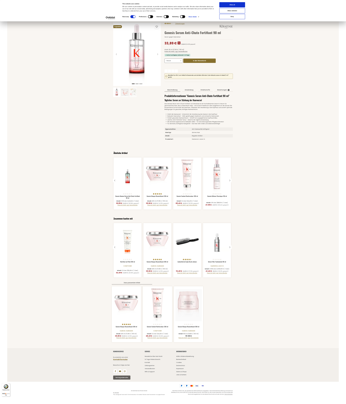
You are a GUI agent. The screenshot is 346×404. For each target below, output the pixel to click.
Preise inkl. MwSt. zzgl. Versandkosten (176, 51)
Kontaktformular (120, 359)
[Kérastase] (226, 26)
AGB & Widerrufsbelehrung (185, 356)
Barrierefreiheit (181, 359)
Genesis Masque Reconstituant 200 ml (157, 196)
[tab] (172, 90)
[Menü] (9, 384)
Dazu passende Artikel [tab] (132, 283)
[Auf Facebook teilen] (166, 71)
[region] (137, 60)
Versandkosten (150, 368)
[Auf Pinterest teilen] (172, 71)
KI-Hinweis (116, 392)
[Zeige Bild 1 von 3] (133, 83)
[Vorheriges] (116, 54)
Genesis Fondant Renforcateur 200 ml (187, 196)
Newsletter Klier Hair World (153, 356)
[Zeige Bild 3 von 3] (140, 83)
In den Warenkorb (199, 61)
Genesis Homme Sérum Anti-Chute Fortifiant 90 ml (127, 197)
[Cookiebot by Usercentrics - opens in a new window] (110, 17)
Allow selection (232, 10)
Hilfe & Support (150, 372)
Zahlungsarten (149, 365)
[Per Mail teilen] (176, 71)
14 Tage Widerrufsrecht (152, 359)
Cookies (179, 362)
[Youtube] (120, 371)
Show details (192, 16)
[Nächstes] (157, 54)
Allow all (232, 4)
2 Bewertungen (180, 24)
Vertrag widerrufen (121, 377)
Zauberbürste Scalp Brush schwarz (187, 262)
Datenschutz (180, 365)
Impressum (180, 368)
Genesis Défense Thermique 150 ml (217, 196)
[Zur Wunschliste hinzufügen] (157, 27)
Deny (232, 16)
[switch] (150, 16)
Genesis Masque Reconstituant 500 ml (188, 327)
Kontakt (147, 362)
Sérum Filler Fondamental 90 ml (217, 262)
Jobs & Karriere (181, 375)
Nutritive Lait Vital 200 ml (127, 262)
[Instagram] (125, 371)
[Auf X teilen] (169, 71)
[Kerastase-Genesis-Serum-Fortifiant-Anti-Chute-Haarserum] (137, 54)
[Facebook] (115, 371)
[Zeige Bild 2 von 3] (137, 83)
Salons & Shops (181, 372)
